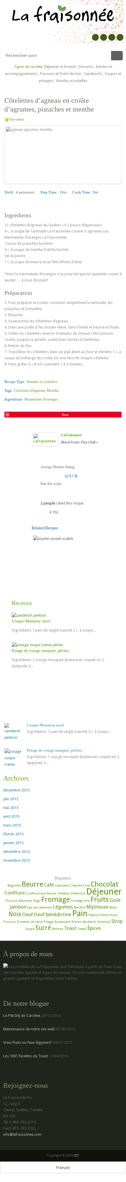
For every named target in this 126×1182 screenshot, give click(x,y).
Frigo (36, 901)
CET (76, 1155)
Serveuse (103, 922)
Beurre (32, 884)
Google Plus (103, 37)
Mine (113, 907)
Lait (29, 907)
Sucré (43, 927)
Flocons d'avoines (19, 901)
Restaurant (63, 922)
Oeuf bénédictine (52, 914)
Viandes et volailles (71, 80)
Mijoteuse (97, 907)
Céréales (63, 893)
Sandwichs (93, 73)
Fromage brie (80, 901)
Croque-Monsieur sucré (31, 621)
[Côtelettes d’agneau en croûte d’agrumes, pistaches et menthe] (6, 407)
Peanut (93, 915)
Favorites (17, 119)
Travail (82, 929)
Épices (94, 928)
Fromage (55, 899)
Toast (70, 928)
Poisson (10, 922)
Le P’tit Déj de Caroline (21, 1015)
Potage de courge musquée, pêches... (42, 651)
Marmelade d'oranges (41, 399)
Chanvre (76, 885)
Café (49, 885)
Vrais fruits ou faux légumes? (27, 1042)
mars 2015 (12, 825)
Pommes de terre (29, 922)
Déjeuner (104, 892)
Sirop (116, 921)
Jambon (18, 907)
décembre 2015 (16, 790)
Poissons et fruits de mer (60, 73)
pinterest (111, 37)
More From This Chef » (79, 442)
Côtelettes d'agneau (29, 390)
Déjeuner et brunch (60, 66)
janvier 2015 (13, 843)
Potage (48, 922)
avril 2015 (11, 816)
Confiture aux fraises (41, 893)
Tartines (57, 929)
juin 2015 (10, 799)
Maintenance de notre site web (29, 1029)
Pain (80, 913)
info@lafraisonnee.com (22, 1135)
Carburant (62, 885)
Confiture (14, 893)
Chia (86, 885)
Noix (14, 914)
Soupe (30, 929)
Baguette (14, 885)
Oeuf (27, 914)
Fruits (100, 899)
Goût (115, 900)
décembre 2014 (16, 851)
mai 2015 (10, 807)
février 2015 (13, 834)
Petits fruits (109, 915)
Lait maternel (42, 907)
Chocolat (104, 884)
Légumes (63, 907)
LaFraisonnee (71, 435)
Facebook (95, 37)
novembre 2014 (16, 860)
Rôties (76, 922)
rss (120, 37)
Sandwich (89, 922)
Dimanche (78, 893)
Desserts (86, 66)
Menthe (53, 390)
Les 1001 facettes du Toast (25, 1056)
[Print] (27, 407)
